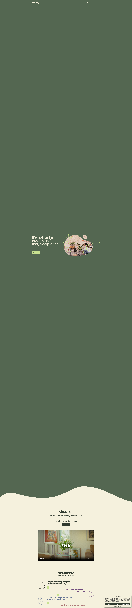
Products (79, 2)
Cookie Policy (115, 606)
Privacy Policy (119, 606)
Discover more (35, 252)
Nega (117, 604)
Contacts (86, 2)
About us (71, 2)
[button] (129, 596)
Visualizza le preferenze (126, 604)
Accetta (109, 604)
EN (92, 2)
